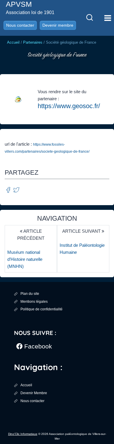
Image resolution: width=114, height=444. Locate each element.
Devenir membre (57, 25)
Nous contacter (20, 25)
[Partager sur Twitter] (16, 189)
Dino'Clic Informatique (22, 434)
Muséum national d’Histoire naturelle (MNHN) (24, 259)
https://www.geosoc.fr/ (69, 106)
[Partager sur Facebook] (9, 189)
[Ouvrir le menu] (107, 17)
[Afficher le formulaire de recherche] (89, 18)
